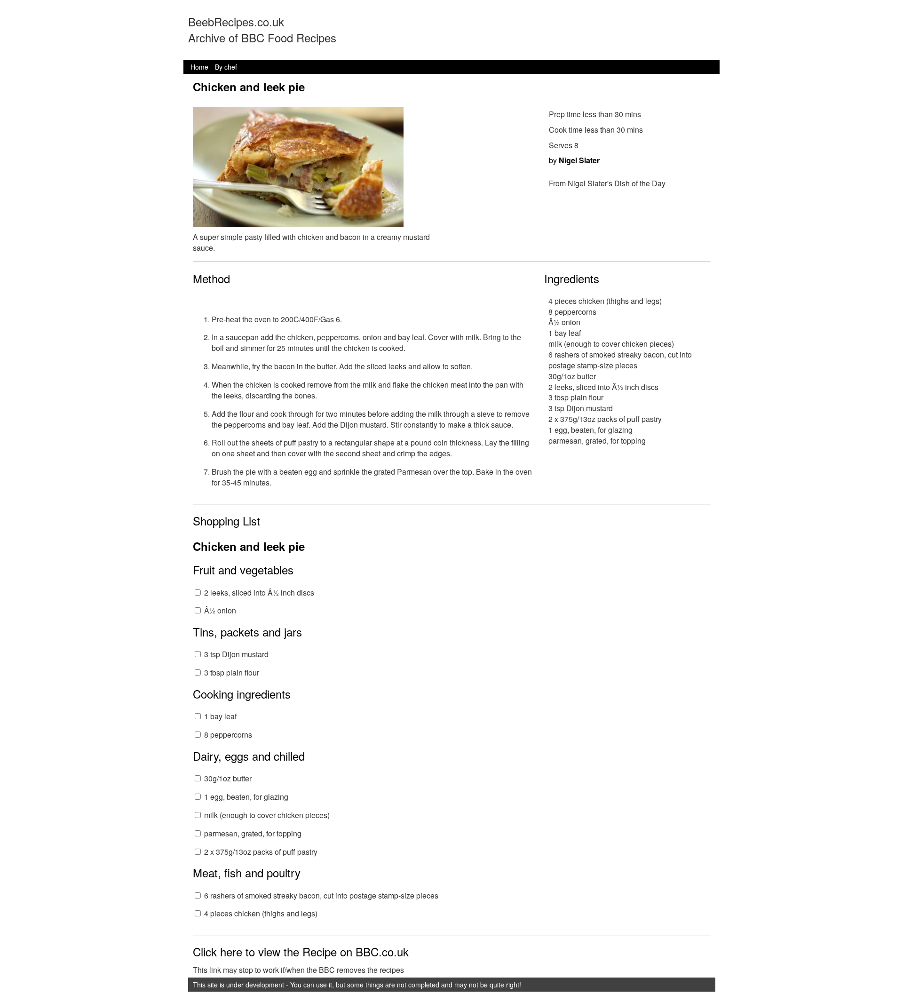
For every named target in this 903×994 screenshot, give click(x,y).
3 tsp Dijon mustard (236, 654)
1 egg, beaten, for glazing (246, 796)
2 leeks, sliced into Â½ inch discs (259, 592)
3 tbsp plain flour (231, 672)
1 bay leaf (220, 716)
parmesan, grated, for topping (252, 833)
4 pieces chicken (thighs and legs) (260, 913)
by (574, 160)
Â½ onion (220, 610)
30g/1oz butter (228, 778)
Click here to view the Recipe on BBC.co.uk (301, 951)
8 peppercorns (228, 734)
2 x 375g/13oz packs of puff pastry (260, 851)
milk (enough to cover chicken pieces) (267, 815)
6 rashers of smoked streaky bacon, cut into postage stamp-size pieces (321, 895)
